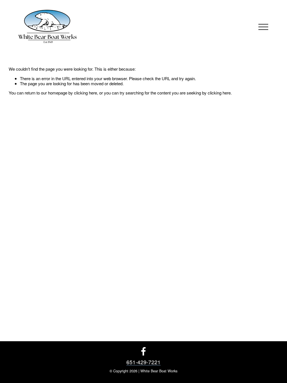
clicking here (85, 93)
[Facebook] (143, 351)
